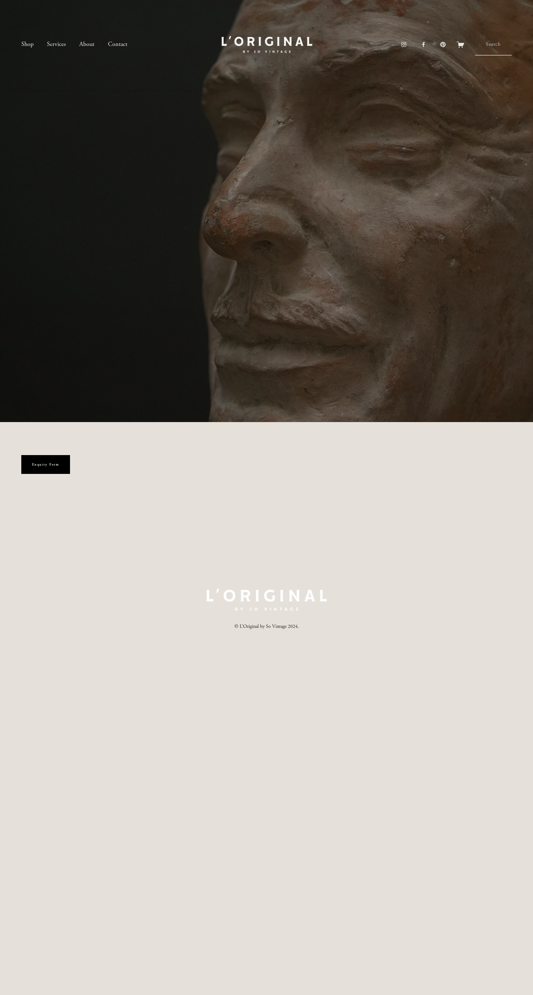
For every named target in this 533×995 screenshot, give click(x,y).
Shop (27, 44)
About (86, 44)
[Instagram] (404, 44)
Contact (117, 44)
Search (493, 44)
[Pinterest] (443, 44)
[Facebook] (423, 44)
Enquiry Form (45, 464)
